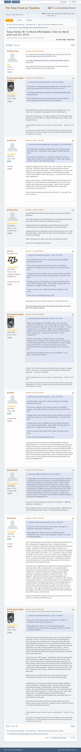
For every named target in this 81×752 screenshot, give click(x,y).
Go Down (9, 45)
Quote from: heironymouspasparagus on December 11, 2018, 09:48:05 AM (50, 144)
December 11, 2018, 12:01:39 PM (34, 210)
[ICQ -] (8, 161)
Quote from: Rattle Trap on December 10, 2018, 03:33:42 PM (46, 82)
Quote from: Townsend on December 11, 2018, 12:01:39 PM (46, 255)
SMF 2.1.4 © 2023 (8, 750)
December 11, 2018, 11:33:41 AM (34, 140)
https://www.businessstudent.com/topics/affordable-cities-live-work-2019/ (48, 61)
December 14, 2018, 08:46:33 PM (34, 609)
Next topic (71, 40)
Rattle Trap (13, 51)
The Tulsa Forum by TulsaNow (22, 7)
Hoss (11, 251)
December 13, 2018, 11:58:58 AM (34, 518)
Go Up (8, 726)
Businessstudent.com (48, 54)
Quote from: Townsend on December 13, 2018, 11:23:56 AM (46, 522)
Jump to (47, 737)
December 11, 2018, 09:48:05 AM (34, 78)
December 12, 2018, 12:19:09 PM (34, 392)
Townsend (13, 210)
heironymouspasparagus (15, 79)
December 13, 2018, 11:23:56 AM (34, 470)
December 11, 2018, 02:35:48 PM (34, 251)
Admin (61, 24)
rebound (12, 140)
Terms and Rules (66, 750)
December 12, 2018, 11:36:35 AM (34, 314)
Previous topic (61, 40)
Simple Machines (18, 750)
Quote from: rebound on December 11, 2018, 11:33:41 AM (45, 318)
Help (59, 750)
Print (73, 45)
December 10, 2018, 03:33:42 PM (34, 51)
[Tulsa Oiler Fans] (8, 279)
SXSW (11, 392)
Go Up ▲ (74, 750)
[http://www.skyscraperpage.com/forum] (8, 416)
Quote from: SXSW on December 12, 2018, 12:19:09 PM (44, 474)
